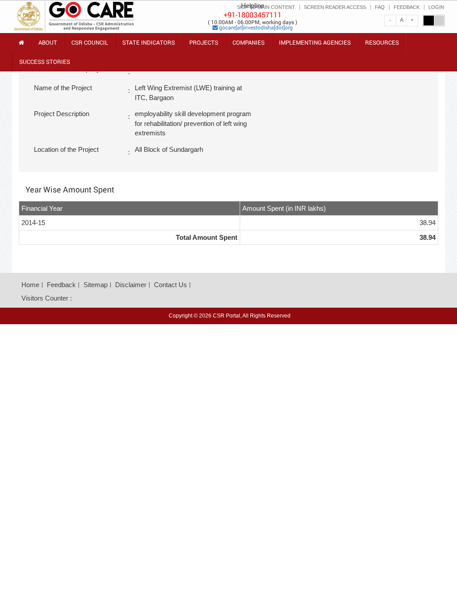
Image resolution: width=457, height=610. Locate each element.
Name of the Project (63, 88)
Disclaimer (130, 284)
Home (30, 284)
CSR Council (89, 45)
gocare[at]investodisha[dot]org (255, 27)
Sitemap (95, 284)
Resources (382, 45)
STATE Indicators (148, 45)
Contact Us (170, 284)
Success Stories (44, 62)
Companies (249, 42)
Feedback (61, 284)
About (47, 45)
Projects (203, 42)
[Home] (21, 42)
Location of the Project (66, 149)
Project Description (61, 113)
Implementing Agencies (315, 42)
